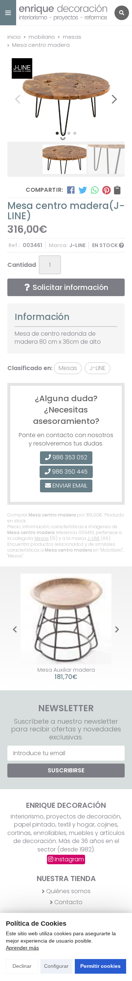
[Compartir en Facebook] (71, 190)
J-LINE (93, 538)
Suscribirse (66, 770)
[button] (57, 133)
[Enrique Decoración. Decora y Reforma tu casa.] (63, 12)
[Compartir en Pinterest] (106, 190)
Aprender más (22, 948)
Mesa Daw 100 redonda (69, 670)
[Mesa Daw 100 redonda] (68, 619)
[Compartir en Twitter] (82, 190)
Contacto (68, 902)
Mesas (41, 538)
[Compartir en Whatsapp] (95, 190)
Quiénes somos (68, 891)
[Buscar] (121, 12)
